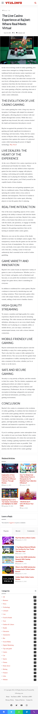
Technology (6, 607)
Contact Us (29, 700)
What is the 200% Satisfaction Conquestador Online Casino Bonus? (25, 569)
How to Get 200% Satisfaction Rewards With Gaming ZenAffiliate (25, 559)
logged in (12, 522)
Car (4, 655)
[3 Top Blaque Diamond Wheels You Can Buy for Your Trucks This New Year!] (8, 550)
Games (5, 652)
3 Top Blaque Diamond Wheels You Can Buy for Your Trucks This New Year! (25, 549)
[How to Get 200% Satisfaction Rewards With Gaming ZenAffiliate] (8, 560)
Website (5, 679)
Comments (30, 531)
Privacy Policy (10, 700)
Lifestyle (5, 611)
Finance (5, 673)
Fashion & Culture (8, 624)
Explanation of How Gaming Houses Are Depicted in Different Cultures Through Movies (9, 479)
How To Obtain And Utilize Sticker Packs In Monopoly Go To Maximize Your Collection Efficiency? (28, 479)
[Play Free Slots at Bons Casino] (8, 541)
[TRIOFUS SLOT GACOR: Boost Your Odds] (28, 494)
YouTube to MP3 (27, 696)
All (9, 10)
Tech (4, 621)
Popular (6, 531)
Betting (5, 669)
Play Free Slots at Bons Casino (25, 538)
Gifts (4, 676)
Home (5, 10)
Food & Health (7, 617)
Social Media (7, 642)
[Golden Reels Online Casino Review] (8, 580)
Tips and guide (7, 648)
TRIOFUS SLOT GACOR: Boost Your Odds (26, 504)
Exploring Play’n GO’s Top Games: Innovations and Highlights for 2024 (10, 502)
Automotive (6, 635)
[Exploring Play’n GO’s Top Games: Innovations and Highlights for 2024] (10, 493)
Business (5, 600)
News (4, 604)
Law (4, 614)
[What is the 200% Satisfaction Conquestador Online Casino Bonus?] (8, 570)
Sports (5, 659)
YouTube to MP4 (16, 696)
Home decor (6, 666)
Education (6, 631)
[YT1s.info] (13, 2)
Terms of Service (20, 700)
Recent (18, 531)
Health (5, 628)
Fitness (5, 662)
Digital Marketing (8, 645)
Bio (4, 638)
